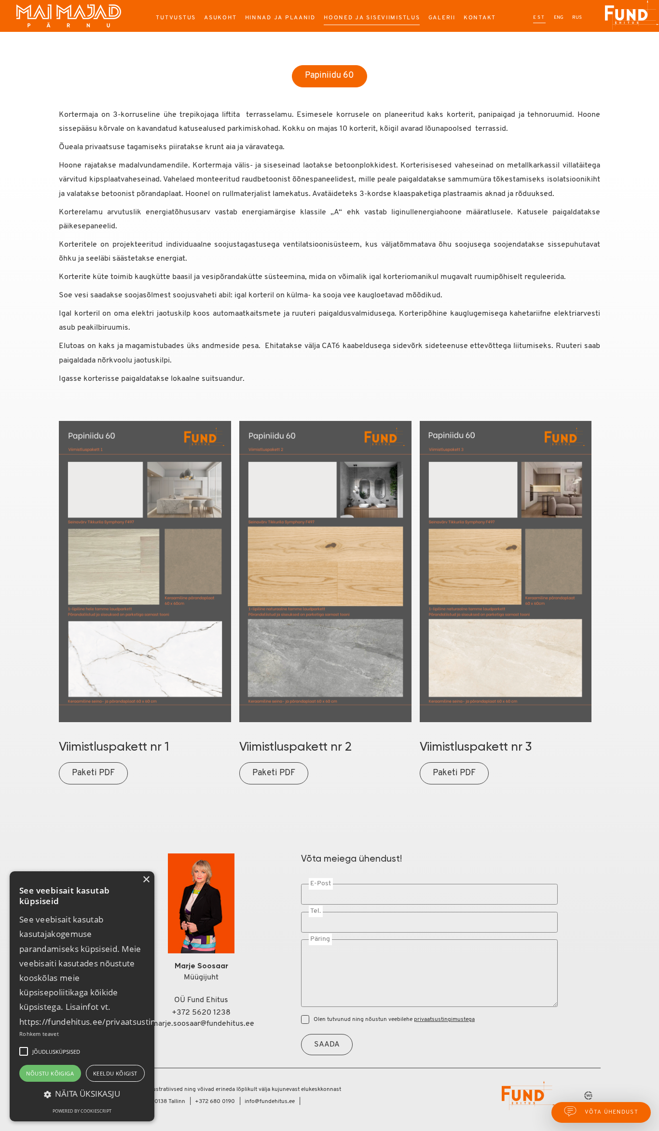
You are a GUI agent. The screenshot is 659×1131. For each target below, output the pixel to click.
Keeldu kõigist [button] (115, 1073)
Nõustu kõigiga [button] (50, 1073)
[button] (23, 1051)
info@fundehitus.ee (270, 1101)
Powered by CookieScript (82, 1111)
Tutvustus (176, 18)
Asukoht (220, 18)
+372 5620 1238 (201, 1013)
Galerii (441, 18)
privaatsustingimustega (444, 1019)
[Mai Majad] (69, 16)
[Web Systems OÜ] (586, 1095)
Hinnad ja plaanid (280, 18)
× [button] (146, 879)
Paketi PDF (93, 773)
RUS (577, 17)
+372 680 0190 (215, 1101)
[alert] (82, 996)
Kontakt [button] (480, 18)
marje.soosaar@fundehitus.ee (201, 1024)
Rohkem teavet (39, 1033)
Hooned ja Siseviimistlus (372, 18)
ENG (558, 17)
